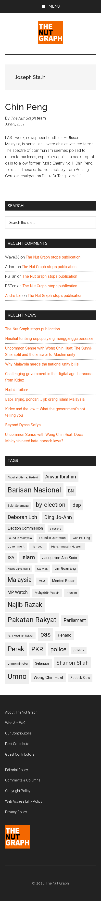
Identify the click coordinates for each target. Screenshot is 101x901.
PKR (37, 649)
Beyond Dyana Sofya (23, 425)
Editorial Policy (16, 770)
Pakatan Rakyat (32, 620)
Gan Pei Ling (81, 538)
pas (45, 634)
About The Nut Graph (21, 712)
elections (55, 528)
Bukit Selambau (18, 505)
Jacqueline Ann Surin (59, 558)
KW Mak (42, 568)
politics (79, 650)
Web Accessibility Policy (23, 801)
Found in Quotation (52, 538)
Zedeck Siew (80, 678)
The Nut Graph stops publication (53, 257)
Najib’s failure (16, 389)
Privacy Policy (16, 812)
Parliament (74, 620)
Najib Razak (25, 605)
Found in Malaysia (20, 538)
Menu (54, 6)
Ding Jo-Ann (58, 517)
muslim (72, 593)
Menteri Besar (63, 581)
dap (77, 505)
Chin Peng (26, 107)
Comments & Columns (22, 780)
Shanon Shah (72, 662)
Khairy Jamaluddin (19, 568)
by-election (50, 504)
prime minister (18, 663)
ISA (11, 557)
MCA (42, 581)
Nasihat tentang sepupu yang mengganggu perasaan (49, 338)
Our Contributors (18, 733)
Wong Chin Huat (48, 677)
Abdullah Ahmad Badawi (23, 477)
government (16, 546)
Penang (65, 635)
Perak (16, 649)
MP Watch (18, 592)
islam (28, 557)
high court (38, 546)
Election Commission (25, 528)
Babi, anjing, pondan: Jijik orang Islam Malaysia (45, 399)
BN (71, 491)
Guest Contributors (20, 754)
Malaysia (20, 579)
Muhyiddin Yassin (47, 593)
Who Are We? (15, 723)
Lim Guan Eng (65, 568)
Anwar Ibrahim (60, 477)
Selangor (42, 663)
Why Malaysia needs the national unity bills (42, 364)
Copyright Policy (17, 791)
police (58, 649)
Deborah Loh (22, 517)
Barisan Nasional (34, 490)
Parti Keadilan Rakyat (20, 635)
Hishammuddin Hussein (66, 546)
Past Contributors (19, 744)
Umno (17, 676)
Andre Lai (13, 295)
